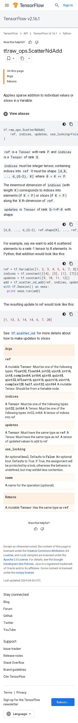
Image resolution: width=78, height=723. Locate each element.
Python (67, 33)
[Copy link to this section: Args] (16, 349)
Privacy (21, 692)
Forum (7, 609)
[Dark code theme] (64, 124)
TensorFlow (10, 33)
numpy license (25, 572)
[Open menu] (7, 5)
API (26, 33)
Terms (7, 692)
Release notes (13, 655)
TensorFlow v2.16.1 (21, 19)
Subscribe (64, 702)
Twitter (8, 623)
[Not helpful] (36, 42)
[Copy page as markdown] (22, 58)
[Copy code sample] (71, 124)
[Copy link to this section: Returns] (20, 497)
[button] (39, 113)
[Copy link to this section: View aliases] (33, 113)
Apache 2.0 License (15, 559)
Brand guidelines (14, 669)
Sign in (68, 5)
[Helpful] (30, 42)
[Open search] (57, 5)
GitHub (8, 616)
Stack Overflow (13, 662)
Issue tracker (12, 648)
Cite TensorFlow (14, 676)
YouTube (9, 630)
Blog (6, 602)
